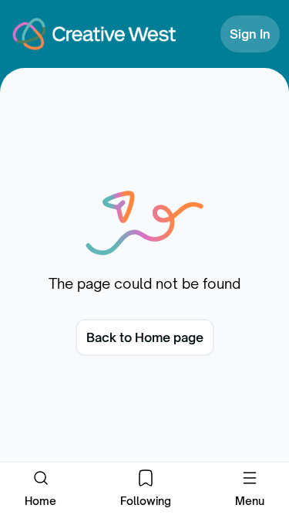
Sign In (250, 34)
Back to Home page (144, 337)
